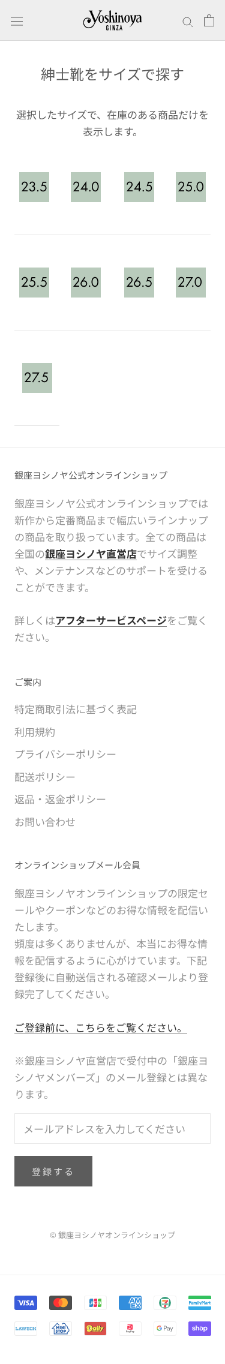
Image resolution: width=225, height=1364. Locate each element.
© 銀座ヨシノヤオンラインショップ (112, 1234)
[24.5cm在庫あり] (138, 187)
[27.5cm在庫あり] (36, 378)
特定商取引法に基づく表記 (75, 708)
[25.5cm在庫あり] (33, 283)
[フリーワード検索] (187, 20)
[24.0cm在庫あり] (85, 187)
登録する (53, 1171)
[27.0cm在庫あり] (191, 283)
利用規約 (34, 731)
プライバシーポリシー (65, 753)
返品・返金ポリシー (60, 798)
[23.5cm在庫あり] (33, 187)
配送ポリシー (45, 776)
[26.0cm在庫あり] (85, 283)
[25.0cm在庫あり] (191, 187)
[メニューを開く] (17, 20)
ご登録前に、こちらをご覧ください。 (100, 1027)
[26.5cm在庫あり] (138, 283)
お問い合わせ (45, 821)
